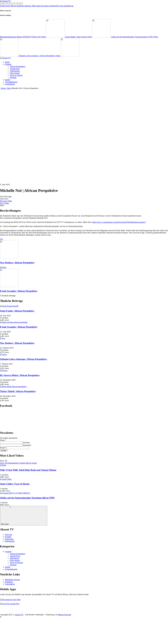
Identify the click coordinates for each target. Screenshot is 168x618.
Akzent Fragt (15, 556)
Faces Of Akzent (16, 563)
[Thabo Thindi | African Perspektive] (13, 386)
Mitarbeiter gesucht (12, 580)
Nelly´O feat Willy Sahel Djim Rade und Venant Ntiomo (28, 470)
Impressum (9, 539)
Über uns (8, 534)
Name (3, 440)
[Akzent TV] (5, 1)
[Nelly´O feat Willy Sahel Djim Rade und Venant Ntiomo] (3, 465)
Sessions (13, 77)
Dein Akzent (15, 73)
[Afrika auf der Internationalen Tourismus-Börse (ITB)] (15, 493)
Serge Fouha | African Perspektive (17, 311)
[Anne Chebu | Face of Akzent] (5, 479)
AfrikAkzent (15, 71)
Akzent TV (19, 615)
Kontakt (8, 537)
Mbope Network (64, 615)
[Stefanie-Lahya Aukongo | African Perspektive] (3, 354)
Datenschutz (10, 541)
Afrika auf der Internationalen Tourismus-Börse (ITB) (27, 497)
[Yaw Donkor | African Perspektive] (2, 338)
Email (3, 448)
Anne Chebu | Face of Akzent (14, 484)
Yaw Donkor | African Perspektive (17, 262)
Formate (8, 64)
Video (8, 88)
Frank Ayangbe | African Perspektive (18, 291)
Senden (3, 450)
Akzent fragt (15, 69)
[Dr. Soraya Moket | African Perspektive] (3, 370)
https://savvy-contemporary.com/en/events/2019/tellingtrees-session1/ (119, 222)
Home (7, 62)
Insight (7, 80)
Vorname (26, 442)
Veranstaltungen (11, 82)
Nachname (27, 445)
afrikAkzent (14, 558)
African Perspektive (17, 66)
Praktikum (9, 582)
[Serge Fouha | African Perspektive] (9, 306)
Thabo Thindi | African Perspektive (18, 391)
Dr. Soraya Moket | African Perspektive (19, 375)
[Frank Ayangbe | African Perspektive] (14, 322)
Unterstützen (10, 84)
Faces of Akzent (16, 75)
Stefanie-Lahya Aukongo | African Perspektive (23, 359)
